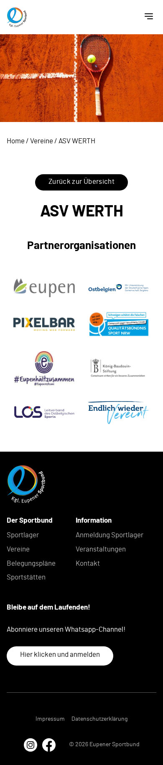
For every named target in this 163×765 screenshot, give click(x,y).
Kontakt (88, 563)
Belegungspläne (31, 563)
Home (16, 141)
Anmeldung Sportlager (109, 535)
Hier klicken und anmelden (60, 654)
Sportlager (23, 535)
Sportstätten (26, 577)
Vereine (41, 141)
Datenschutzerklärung (99, 719)
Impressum (50, 719)
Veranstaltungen (101, 549)
